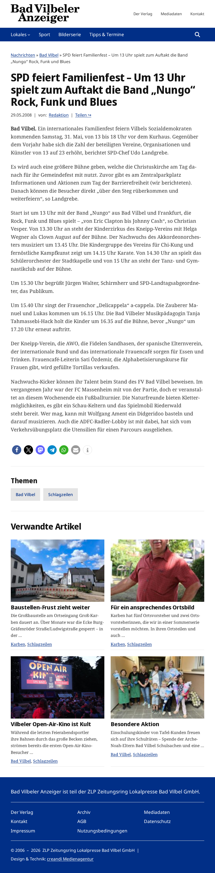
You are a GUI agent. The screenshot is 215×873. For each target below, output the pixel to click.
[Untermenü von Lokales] (29, 34)
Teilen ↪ (83, 115)
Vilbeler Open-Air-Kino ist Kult (51, 724)
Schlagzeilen (60, 494)
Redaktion (59, 115)
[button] (16, 449)
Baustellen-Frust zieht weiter (50, 607)
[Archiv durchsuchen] (197, 34)
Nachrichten (23, 55)
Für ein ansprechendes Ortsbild (152, 607)
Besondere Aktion (135, 724)
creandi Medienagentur (70, 859)
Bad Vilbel (48, 55)
